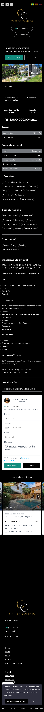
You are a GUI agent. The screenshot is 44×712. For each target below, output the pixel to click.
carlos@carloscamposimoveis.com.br (22, 409)
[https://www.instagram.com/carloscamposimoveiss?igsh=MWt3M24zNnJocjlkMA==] (2, 4)
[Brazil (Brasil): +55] (7, 427)
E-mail (31, 465)
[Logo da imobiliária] (22, 607)
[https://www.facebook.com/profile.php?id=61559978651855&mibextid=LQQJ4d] (7, 4)
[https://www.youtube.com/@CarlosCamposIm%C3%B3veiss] (11, 4)
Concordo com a (17, 459)
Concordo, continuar (16, 701)
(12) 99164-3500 (23, 28)
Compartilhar (15, 57)
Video (9, 86)
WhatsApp (13, 465)
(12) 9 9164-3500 (13, 406)
